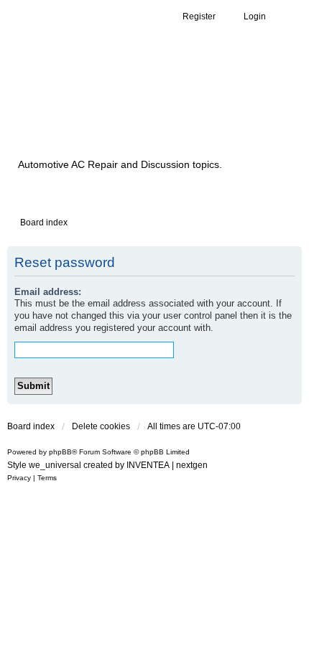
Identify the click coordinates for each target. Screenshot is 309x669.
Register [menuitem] (199, 16)
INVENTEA (148, 465)
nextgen (192, 465)
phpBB (60, 452)
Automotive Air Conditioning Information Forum (133, 109)
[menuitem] (19, 478)
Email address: (47, 291)
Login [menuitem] (255, 16)
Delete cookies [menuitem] (101, 426)
